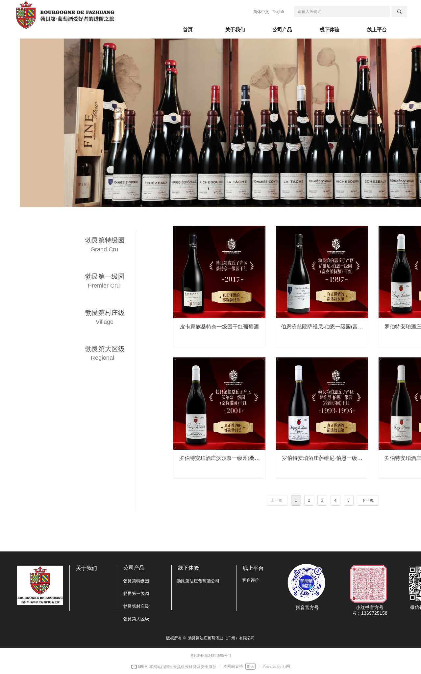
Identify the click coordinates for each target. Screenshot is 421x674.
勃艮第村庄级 (105, 312)
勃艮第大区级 (105, 348)
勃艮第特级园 (105, 240)
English (278, 12)
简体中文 (261, 12)
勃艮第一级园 (105, 276)
